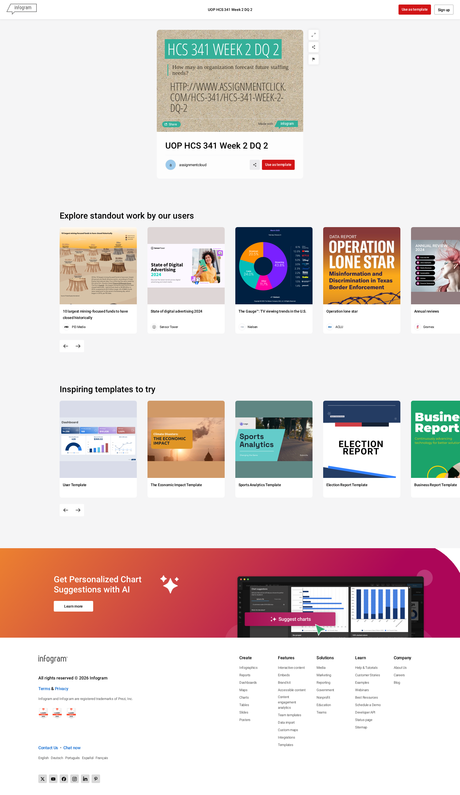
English (43, 758)
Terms (44, 688)
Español (87, 758)
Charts (244, 697)
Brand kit (284, 683)
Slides (243, 712)
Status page (363, 720)
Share (173, 124)
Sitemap (361, 727)
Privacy (61, 688)
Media (321, 668)
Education (324, 705)
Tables (244, 705)
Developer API (365, 712)
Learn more (73, 606)
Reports (244, 675)
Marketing (324, 675)
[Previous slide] (66, 346)
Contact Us (48, 747)
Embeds (284, 675)
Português (72, 758)
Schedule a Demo (368, 705)
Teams (322, 712)
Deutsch (57, 758)
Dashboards (248, 683)
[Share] (314, 47)
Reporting (323, 683)
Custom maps (288, 730)
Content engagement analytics (287, 702)
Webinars (362, 690)
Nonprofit (323, 697)
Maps (243, 690)
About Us (400, 668)
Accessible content (292, 690)
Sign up (444, 10)
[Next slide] (78, 346)
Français (102, 758)
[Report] (314, 59)
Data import (286, 722)
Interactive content (291, 668)
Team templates (289, 715)
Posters (244, 720)
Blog (397, 683)
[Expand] (314, 35)
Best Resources (366, 697)
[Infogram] (21, 9)
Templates (285, 745)
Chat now (72, 747)
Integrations (286, 737)
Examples (362, 683)
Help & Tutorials (366, 668)
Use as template (415, 9)
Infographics (248, 668)
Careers (399, 675)
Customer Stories (367, 675)
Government (325, 690)
